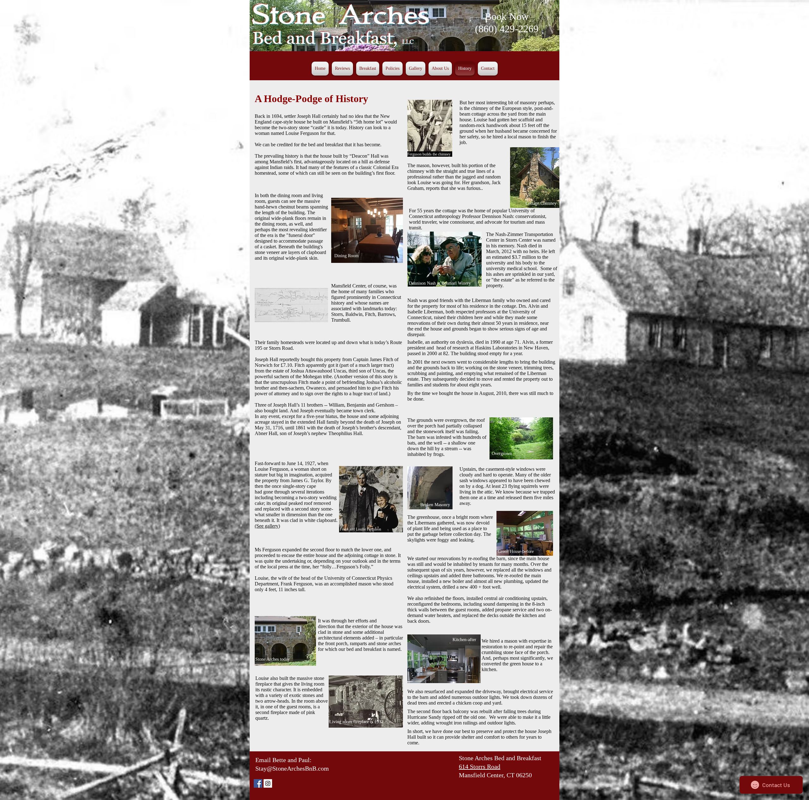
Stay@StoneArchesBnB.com (292, 768)
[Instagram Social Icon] (268, 783)
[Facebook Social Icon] (258, 783)
